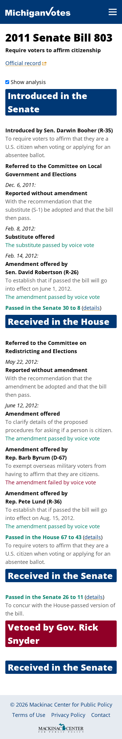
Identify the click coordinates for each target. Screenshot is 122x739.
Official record (23, 63)
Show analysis (28, 81)
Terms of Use (28, 714)
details (91, 307)
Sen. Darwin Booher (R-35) (78, 130)
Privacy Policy (68, 714)
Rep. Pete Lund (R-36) (33, 501)
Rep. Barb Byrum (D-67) (36, 457)
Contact (100, 714)
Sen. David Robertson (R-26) (41, 272)
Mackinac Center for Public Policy (70, 704)
